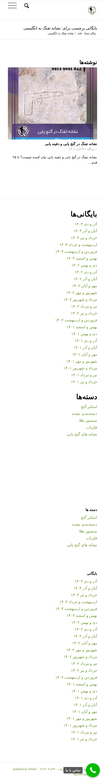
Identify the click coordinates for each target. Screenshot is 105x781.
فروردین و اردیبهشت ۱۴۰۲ (76, 319)
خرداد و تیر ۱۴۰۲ (84, 313)
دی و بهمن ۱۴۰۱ (84, 333)
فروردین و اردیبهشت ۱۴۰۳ (76, 251)
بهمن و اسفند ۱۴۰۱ (82, 326)
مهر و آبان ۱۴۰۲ (84, 285)
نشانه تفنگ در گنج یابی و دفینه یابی (71, 143)
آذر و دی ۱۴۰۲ (86, 271)
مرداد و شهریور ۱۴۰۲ (80, 299)
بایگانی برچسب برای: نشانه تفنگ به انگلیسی (60, 28)
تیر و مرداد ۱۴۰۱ (84, 374)
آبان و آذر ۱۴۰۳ (85, 230)
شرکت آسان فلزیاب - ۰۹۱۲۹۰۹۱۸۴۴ (59, 769)
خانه (79, 33)
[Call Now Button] (93, 770)
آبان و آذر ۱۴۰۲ (85, 278)
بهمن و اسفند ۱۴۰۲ (82, 258)
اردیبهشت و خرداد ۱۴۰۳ (78, 244)
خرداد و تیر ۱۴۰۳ (84, 237)
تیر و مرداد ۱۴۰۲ (84, 306)
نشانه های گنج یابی (82, 433)
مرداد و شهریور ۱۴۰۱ (80, 367)
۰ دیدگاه (92, 149)
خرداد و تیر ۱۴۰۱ (84, 381)
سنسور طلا (88, 420)
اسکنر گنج (89, 406)
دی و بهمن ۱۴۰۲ (84, 265)
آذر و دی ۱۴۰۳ (86, 223)
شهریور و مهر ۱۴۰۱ (81, 361)
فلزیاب (91, 427)
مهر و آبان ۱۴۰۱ (84, 354)
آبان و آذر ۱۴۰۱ (85, 347)
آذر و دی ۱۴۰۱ (86, 340)
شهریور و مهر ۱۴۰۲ (81, 292)
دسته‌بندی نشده (84, 413)
